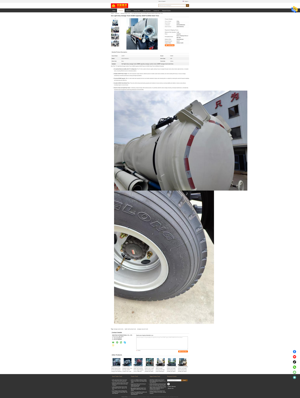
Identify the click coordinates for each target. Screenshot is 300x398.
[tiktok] (294, 362)
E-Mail (169, 386)
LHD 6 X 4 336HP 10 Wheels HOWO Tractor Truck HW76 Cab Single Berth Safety (139, 381)
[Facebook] (294, 351)
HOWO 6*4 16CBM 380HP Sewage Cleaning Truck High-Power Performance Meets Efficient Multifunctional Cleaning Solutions (160, 371)
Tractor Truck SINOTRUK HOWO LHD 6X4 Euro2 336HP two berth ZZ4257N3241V (139, 393)
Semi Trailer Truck (117, 376)
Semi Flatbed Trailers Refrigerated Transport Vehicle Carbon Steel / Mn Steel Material (119, 392)
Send (184, 380)
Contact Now (167, 45)
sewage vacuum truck (142, 329)
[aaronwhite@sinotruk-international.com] (294, 377)
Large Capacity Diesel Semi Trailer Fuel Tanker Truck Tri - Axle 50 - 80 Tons (119, 388)
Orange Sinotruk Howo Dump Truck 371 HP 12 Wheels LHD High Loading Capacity (158, 392)
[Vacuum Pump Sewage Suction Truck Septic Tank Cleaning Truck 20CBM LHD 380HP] (171, 362)
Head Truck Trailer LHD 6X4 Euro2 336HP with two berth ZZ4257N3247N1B (138, 385)
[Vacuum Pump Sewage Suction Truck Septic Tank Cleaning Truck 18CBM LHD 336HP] (183, 362)
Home (113, 10)
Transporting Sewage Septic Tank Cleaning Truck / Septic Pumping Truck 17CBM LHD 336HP (138, 370)
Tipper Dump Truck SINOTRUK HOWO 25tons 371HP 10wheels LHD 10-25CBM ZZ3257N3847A (158, 388)
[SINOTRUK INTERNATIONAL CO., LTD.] (119, 5)
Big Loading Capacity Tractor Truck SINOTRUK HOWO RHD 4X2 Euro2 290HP (138, 389)
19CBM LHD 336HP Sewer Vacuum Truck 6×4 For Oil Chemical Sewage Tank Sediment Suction (116, 370)
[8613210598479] (294, 372)
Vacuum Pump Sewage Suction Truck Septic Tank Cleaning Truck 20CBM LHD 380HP (172, 369)
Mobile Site (171, 388)
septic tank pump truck (130, 329)
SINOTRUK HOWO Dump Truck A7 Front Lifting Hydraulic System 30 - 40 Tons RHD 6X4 (157, 381)
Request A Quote (166, 10)
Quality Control (146, 10)
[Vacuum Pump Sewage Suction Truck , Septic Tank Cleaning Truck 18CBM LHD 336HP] (149, 362)
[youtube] (294, 357)
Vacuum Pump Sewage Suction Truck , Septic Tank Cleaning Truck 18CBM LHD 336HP (150, 369)
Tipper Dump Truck (155, 376)
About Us (128, 10)
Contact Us (156, 10)
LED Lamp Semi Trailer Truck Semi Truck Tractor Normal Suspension (119, 380)
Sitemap (174, 386)
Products (121, 10)
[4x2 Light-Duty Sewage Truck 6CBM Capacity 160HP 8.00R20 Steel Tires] (115, 23)
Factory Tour (137, 10)
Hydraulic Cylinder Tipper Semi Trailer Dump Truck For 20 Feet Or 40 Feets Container (120, 384)
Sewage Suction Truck (125, 13)
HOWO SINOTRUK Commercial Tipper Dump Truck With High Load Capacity (158, 384)
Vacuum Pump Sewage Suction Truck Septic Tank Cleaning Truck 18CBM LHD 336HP (183, 369)
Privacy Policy (125, 396)
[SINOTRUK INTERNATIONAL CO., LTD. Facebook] (168, 384)
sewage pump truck (118, 329)
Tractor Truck (134, 376)
